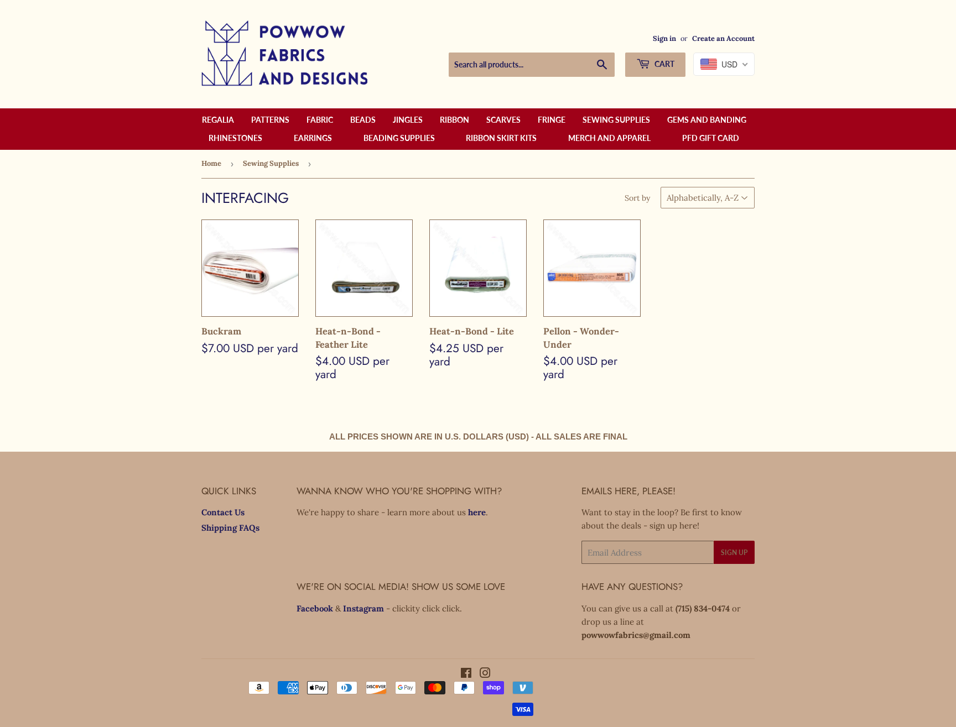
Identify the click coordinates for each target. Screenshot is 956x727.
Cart (663, 64)
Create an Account (723, 38)
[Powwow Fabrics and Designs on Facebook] (466, 674)
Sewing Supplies (616, 119)
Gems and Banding (706, 119)
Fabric (319, 119)
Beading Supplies (399, 138)
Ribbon (454, 119)
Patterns (270, 119)
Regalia (218, 119)
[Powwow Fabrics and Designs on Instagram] (485, 674)
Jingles (408, 119)
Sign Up (734, 552)
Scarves (503, 119)
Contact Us (223, 512)
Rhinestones (235, 138)
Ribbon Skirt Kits (501, 138)
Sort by (637, 198)
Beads (363, 119)
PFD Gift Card (710, 138)
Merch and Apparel (609, 138)
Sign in (664, 38)
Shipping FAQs (230, 527)
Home (211, 163)
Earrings (313, 138)
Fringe (551, 119)
